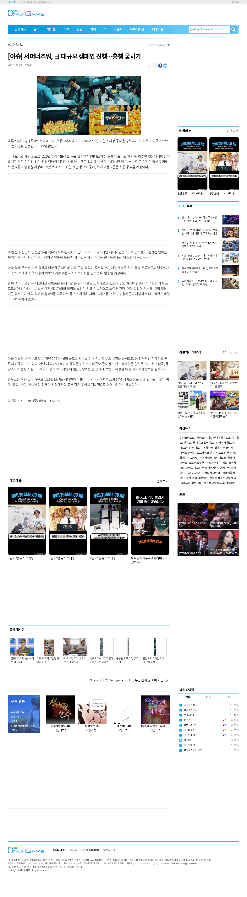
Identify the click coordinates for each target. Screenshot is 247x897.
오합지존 (15, 717)
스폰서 (118, 29)
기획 (93, 29)
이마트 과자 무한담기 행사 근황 (48, 660)
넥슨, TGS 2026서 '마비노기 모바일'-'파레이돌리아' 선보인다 (199, 257)
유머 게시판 (17, 629)
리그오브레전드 (190, 705)
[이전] (230, 352)
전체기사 (20, 29)
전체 (187, 697)
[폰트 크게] (155, 65)
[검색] (233, 29)
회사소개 (235, 2)
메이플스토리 (188, 710)
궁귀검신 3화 (124, 726)
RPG (208, 697)
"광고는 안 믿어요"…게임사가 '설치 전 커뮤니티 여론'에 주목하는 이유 (200, 232)
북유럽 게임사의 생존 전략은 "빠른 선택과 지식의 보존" (199, 245)
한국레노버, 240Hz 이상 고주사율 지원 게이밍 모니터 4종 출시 (199, 219)
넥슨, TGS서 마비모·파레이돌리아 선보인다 (191, 415)
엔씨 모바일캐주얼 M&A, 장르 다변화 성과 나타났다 (200, 270)
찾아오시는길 (109, 850)
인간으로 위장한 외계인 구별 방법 (153, 660)
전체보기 (162, 481)
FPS (229, 697)
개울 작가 (155, 730)
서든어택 (186, 740)
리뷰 (66, 29)
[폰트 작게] (150, 65)
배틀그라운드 (188, 725)
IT (104, 29)
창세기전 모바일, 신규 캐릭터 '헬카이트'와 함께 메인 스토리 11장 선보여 (209, 458)
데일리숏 (157, 29)
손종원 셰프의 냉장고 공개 (127, 660)
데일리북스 (60, 730)
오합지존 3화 (92, 726)
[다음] (235, 352)
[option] (208, 387)
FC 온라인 (187, 715)
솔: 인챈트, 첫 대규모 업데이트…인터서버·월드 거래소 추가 (209, 442)
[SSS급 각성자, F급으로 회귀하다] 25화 (155, 726)
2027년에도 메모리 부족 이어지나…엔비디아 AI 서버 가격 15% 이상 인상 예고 (209, 468)
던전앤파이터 (188, 735)
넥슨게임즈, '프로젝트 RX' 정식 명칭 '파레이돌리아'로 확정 (199, 283)
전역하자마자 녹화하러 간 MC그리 (22, 660)
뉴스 (36, 29)
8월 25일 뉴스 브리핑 (21, 558)
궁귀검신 (15, 721)
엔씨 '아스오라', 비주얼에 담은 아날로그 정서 (191, 385)
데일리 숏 (15, 480)
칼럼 (79, 29)
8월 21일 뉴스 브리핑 (103, 558)
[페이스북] (160, 65)
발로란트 (186, 720)
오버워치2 (187, 730)
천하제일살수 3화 (60, 726)
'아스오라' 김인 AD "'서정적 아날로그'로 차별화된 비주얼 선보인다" (209, 483)
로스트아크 (187, 745)
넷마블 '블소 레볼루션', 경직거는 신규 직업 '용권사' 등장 (209, 463)
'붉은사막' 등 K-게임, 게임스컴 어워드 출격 (223, 415)
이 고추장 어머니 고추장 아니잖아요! (74, 660)
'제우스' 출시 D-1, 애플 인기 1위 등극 (224, 385)
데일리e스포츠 (26, 2)
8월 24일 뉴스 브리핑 (62, 558)
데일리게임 (12, 2)
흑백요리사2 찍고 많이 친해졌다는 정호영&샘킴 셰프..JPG (101, 660)
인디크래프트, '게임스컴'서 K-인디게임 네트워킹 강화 (209, 437)
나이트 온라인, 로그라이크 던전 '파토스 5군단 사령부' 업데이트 (209, 452)
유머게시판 (137, 29)
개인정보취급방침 (90, 850)
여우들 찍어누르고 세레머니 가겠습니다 (149, 560)
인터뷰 (51, 29)
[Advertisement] (58, 209)
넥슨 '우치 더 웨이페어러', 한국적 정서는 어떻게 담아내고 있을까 (209, 478)
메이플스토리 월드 (190, 750)
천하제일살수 (17, 712)
